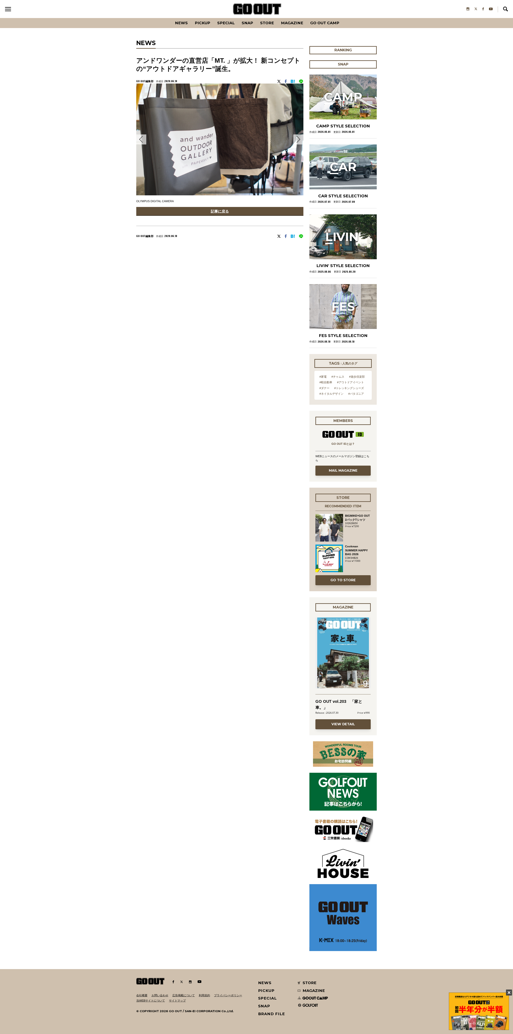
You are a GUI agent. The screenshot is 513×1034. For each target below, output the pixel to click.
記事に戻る (220, 211)
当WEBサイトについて (150, 1000)
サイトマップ (177, 1000)
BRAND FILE (271, 1014)
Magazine (292, 23)
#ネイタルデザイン (331, 393)
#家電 (323, 376)
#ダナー (324, 388)
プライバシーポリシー (228, 995)
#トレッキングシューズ (349, 388)
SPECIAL (226, 23)
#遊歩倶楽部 (357, 376)
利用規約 (204, 995)
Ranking (343, 18)
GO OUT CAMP (324, 23)
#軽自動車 (325, 382)
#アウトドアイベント (350, 382)
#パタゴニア (356, 393)
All (166, 18)
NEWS (265, 983)
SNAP (247, 23)
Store (267, 23)
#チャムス (337, 376)
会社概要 (141, 995)
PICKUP (202, 23)
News (181, 23)
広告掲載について (183, 995)
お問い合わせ (159, 995)
